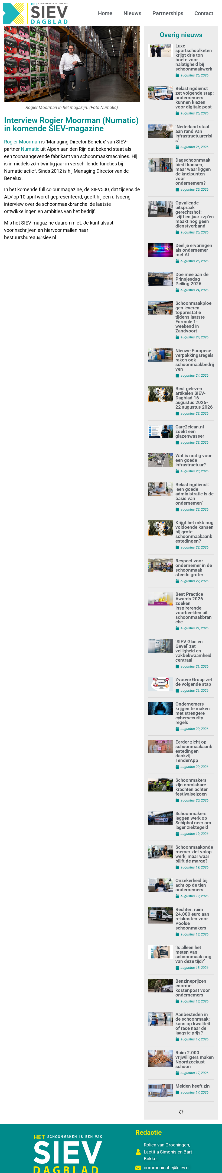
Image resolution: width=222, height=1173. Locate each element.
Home (105, 13)
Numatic (30, 149)
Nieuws (132, 13)
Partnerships (167, 13)
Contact (203, 13)
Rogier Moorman (22, 142)
